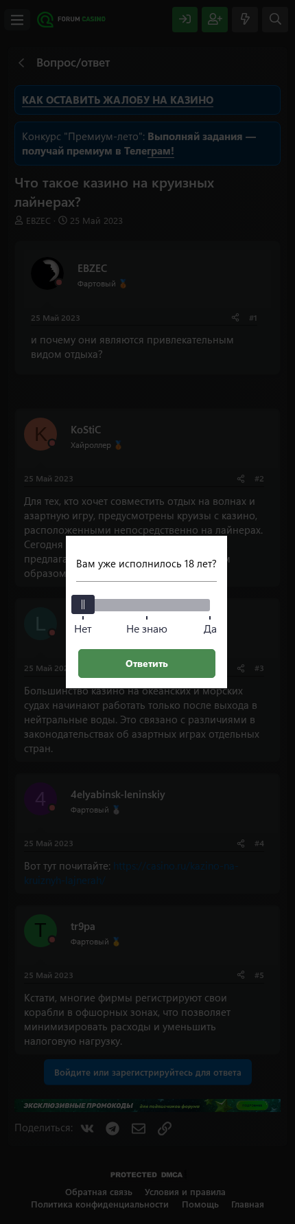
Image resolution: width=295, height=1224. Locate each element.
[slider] (83, 604)
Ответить (147, 663)
